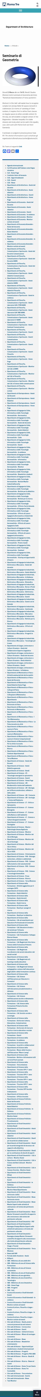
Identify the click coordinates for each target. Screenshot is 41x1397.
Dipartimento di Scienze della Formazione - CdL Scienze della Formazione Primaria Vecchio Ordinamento (18, 1005)
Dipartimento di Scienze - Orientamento (21, 854)
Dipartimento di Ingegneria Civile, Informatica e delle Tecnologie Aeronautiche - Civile (18, 435)
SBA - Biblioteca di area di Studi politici (21, 1273)
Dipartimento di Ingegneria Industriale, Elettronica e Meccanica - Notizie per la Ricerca (21, 618)
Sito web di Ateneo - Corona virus (19, 1327)
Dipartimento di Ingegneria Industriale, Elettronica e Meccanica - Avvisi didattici (21, 571)
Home (7, 45)
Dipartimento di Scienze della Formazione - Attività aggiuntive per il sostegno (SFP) (20, 885)
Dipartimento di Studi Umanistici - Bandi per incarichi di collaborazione (21, 1139)
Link (20, 146)
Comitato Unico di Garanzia (16, 175)
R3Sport (10, 1258)
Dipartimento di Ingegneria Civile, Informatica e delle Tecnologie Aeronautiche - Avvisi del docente (19, 420)
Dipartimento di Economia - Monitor (20, 217)
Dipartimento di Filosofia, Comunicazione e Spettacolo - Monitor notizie (20, 388)
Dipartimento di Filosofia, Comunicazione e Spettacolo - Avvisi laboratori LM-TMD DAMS (19, 310)
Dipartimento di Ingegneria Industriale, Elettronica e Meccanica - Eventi (20, 595)
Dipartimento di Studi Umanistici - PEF (20, 1221)
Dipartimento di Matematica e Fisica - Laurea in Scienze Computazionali (20, 737)
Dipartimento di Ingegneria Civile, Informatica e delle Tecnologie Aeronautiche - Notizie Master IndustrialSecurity (18, 480)
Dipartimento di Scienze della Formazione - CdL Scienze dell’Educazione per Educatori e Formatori (18, 978)
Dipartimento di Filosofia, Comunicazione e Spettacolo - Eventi (20, 331)
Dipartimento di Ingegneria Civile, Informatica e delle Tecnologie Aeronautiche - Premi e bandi (18, 540)
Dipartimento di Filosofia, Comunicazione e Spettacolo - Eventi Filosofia (20, 351)
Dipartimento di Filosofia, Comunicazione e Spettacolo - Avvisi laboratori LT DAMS (19, 317)
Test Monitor (12, 1381)
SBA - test (10, 1290)
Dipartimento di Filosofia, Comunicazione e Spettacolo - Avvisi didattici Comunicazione (19, 273)
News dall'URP (12, 1253)
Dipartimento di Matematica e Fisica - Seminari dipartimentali (20, 752)
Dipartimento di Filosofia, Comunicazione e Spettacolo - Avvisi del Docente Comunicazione (21, 251)
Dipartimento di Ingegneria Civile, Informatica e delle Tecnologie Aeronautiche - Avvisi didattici (18, 427)
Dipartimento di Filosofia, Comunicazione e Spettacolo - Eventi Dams (20, 344)
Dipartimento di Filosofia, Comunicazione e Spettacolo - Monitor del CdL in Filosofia (20, 373)
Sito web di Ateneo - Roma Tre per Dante (21, 1366)
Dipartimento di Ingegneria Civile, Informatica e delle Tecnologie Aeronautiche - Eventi (18, 442)
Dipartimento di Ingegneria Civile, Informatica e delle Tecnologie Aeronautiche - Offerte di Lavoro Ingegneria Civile (18, 522)
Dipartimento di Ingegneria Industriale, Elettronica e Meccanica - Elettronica (20, 590)
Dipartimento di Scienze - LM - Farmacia (21, 795)
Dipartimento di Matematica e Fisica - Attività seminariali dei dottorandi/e (20, 674)
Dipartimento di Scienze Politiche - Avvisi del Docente (19, 1100)
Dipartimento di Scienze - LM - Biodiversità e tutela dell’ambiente (19, 784)
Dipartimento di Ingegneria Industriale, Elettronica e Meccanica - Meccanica (20, 612)
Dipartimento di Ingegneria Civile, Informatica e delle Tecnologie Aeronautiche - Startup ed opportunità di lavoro (21, 556)
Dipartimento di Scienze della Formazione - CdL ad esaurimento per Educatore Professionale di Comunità (20, 920)
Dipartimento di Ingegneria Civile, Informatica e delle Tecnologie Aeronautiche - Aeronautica (18, 413)
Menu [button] (37, 1394)
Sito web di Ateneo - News (16, 1339)
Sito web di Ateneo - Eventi (16, 1329)
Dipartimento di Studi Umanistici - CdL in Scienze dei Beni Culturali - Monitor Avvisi (21, 1162)
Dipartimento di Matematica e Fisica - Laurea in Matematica (20, 732)
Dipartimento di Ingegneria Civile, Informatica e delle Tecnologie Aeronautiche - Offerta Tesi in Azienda (20, 503)
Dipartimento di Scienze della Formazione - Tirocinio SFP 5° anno (19, 1083)
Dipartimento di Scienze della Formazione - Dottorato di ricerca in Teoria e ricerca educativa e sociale (20, 1028)
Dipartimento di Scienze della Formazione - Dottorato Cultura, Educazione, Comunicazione (18, 1020)
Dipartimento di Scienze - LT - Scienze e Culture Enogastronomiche (21, 818)
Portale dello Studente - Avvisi (18, 1256)
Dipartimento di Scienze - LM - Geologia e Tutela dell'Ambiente (21, 798)
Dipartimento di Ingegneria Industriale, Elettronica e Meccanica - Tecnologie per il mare (21, 640)
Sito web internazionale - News (18, 1378)
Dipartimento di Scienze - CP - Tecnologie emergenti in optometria (20, 774)
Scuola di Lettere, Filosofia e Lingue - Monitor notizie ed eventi (20, 1318)
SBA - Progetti (12, 1288)
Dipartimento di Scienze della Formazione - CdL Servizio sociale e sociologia (19, 1013)
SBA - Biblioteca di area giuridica (18, 1275)
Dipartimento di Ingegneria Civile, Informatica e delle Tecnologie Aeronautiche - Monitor (18, 464)
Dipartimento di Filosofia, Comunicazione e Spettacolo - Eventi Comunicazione (20, 337)
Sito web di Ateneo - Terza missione (19, 1373)
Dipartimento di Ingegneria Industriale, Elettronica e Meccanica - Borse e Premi (21, 585)
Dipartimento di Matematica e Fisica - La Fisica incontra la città (21, 723)
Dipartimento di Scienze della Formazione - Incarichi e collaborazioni (20, 1044)
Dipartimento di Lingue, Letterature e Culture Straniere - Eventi (20, 664)
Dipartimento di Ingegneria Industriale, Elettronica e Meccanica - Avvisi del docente (20, 565)
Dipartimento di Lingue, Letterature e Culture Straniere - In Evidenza (20, 669)
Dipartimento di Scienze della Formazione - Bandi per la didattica (19, 914)
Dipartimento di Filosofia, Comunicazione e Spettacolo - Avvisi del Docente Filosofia (21, 266)
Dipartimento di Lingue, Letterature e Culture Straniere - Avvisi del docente (20, 654)
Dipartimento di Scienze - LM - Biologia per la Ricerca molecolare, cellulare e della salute (20, 790)
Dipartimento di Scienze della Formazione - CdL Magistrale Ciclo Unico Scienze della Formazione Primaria (21, 942)
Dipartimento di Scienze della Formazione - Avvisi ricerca (17, 901)
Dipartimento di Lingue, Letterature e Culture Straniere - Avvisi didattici (20, 659)
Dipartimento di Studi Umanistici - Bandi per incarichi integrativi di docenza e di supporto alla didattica (21, 1145)
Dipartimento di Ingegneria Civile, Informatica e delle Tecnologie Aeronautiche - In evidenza (18, 449)
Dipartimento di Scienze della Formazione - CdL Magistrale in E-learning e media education (19, 959)
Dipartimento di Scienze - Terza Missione (21, 881)
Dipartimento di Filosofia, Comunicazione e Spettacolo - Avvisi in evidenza (20, 295)
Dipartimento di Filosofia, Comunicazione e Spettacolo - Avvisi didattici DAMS (19, 280)
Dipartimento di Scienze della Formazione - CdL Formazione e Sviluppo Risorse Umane (21, 934)
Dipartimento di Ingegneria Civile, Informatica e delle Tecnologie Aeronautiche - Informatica (18, 457)
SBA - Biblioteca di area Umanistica (19, 1283)
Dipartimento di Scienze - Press (18, 876)
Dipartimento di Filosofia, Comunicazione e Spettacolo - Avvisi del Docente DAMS (21, 258)
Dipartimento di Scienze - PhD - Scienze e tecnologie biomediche (21, 872)
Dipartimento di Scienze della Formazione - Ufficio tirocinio (17, 1095)
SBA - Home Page (13, 1285)
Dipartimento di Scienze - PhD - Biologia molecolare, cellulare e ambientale (21, 857)
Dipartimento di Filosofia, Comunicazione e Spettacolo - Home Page (20, 359)
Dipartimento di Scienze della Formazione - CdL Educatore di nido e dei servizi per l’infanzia (20, 927)
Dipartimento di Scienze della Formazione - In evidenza (17, 1039)
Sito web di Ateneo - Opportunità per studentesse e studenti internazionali (20, 1347)
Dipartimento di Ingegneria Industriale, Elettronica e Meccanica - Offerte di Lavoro (20, 626)
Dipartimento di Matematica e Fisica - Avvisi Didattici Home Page (20, 683)
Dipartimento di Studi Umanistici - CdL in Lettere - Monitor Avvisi (21, 1156)
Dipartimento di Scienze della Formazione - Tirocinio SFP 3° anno (19, 1073)
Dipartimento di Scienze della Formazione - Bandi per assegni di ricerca (19, 908)
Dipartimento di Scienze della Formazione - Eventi (17, 1034)
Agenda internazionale (15, 165)
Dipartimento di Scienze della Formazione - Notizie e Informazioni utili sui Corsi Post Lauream (21, 1057)
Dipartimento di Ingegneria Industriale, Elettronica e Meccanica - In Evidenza (20, 576)
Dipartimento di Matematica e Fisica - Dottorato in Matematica (20, 708)
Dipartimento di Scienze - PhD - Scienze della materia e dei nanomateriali (21, 862)
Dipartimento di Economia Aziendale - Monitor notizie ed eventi (20, 245)
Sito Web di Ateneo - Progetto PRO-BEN (21, 1354)
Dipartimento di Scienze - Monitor (19, 832)
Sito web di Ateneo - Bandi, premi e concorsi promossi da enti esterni (19, 1323)
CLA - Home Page (13, 173)
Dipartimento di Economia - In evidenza (21, 214)
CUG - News (11, 183)
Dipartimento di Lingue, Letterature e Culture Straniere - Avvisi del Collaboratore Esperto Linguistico (20, 648)
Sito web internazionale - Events (18, 1376)
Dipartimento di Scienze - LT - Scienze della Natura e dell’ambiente (20, 813)
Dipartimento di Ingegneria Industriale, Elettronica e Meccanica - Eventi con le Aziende (20, 601)
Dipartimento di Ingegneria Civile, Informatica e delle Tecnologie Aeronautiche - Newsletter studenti (19, 471)
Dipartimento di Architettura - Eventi (20, 195)
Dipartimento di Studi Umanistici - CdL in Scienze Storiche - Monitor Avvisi (21, 1169)
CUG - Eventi (11, 180)
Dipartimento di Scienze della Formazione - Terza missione (17, 1063)
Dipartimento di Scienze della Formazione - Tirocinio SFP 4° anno (19, 1078)
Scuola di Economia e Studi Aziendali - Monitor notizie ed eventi (20, 1303)
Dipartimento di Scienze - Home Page (20, 780)
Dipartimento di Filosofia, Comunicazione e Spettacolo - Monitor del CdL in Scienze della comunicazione (20, 381)
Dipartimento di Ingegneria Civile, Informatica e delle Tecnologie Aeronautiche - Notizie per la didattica (20, 489)
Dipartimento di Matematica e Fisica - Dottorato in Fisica (20, 703)
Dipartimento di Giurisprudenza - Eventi (21, 403)
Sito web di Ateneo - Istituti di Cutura (20, 1332)
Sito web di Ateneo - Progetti (17, 1351)
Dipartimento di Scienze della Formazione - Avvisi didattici (17, 892)
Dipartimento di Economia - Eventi (19, 212)
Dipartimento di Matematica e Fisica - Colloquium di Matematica (20, 693)
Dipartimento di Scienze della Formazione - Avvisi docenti (17, 897)
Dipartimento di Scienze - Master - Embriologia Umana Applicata (19, 828)
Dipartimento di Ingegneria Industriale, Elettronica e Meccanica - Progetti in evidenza (20, 633)
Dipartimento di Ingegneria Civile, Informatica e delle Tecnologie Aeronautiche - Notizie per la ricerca (19, 496)
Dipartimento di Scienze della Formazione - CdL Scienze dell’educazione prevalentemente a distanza (19, 987)
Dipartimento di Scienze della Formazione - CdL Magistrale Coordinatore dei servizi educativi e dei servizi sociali (21, 951)
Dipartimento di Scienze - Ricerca (18, 878)
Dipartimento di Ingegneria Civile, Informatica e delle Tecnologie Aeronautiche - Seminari (18, 547)
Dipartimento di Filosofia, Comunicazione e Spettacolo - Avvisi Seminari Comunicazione (19, 324)
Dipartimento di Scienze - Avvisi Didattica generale (18, 767)
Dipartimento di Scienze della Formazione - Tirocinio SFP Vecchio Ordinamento (19, 1089)
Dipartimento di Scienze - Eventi (18, 778)
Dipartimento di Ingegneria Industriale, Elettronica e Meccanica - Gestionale (20, 607)
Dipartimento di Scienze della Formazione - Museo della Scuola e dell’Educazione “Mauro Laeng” (19, 1050)
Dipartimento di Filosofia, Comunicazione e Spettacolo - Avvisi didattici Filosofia (19, 288)
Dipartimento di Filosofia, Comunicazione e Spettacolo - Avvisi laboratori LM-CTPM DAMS (19, 302)
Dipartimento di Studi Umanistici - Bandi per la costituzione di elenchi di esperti (21, 1151)
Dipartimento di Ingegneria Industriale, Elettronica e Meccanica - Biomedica (20, 580)
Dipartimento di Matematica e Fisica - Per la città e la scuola (20, 742)
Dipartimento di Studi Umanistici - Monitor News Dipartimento (19, 1188)
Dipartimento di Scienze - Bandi (18, 771)
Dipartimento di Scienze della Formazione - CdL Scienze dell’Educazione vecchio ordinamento (20, 996)
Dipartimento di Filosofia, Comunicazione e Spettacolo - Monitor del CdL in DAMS (20, 366)
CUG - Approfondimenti (15, 178)
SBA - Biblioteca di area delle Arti (18, 1261)
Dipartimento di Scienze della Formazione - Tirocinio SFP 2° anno (19, 1068)
